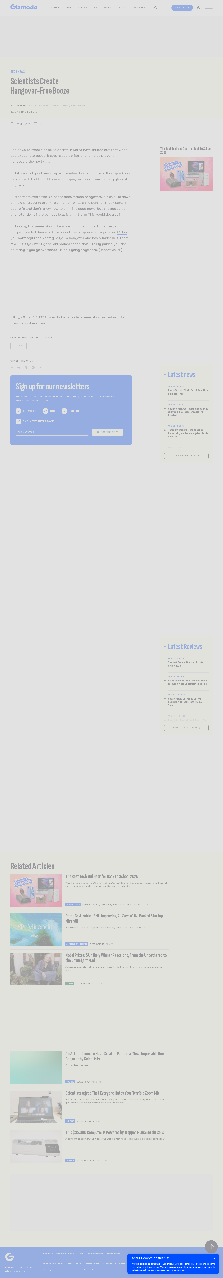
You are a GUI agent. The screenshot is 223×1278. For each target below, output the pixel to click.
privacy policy (176, 1267)
